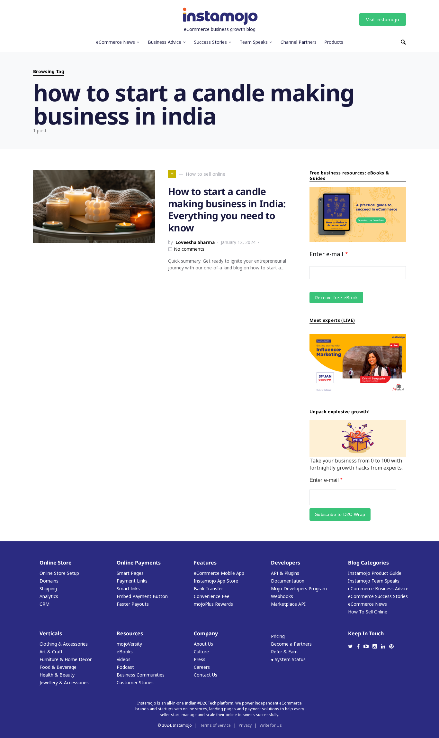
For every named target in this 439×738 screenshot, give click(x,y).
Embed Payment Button (142, 596)
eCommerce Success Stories (378, 596)
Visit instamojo (382, 19)
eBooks (125, 652)
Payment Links (132, 581)
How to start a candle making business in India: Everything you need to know (226, 209)
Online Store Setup (59, 573)
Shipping (48, 588)
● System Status (288, 659)
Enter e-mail (328, 254)
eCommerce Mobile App (219, 573)
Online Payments (139, 562)
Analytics (49, 596)
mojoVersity (129, 644)
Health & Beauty (57, 675)
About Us (203, 644)
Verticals (51, 633)
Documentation (287, 581)
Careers (202, 667)
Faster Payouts (133, 604)
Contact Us (205, 675)
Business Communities (141, 675)
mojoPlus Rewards (213, 604)
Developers (285, 562)
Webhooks (282, 596)
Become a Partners (291, 644)
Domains (49, 581)
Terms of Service (215, 725)
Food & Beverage (58, 667)
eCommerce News (367, 604)
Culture (201, 652)
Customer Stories (135, 682)
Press (199, 659)
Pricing (278, 636)
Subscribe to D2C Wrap (340, 514)
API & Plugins (285, 573)
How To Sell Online (367, 612)
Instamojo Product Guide (374, 573)
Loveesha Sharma (195, 242)
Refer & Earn (284, 652)
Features (205, 562)
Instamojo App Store (216, 581)
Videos (123, 659)
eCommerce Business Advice (378, 588)
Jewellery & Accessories (64, 682)
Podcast (125, 667)
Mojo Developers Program (299, 588)
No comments (189, 249)
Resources (130, 633)
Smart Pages (130, 573)
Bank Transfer (208, 588)
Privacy (245, 725)
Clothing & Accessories (64, 644)
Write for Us (271, 725)
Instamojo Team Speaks (373, 581)
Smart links (128, 588)
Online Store (56, 562)
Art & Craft (51, 652)
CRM (44, 604)
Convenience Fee (211, 596)
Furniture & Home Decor (66, 659)
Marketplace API (288, 604)
